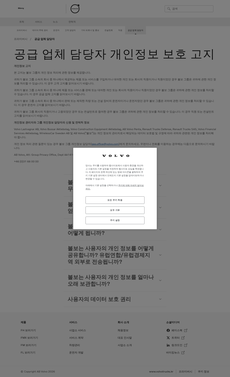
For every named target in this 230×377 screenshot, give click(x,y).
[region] (115, 188)
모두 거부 (115, 210)
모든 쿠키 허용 (114, 200)
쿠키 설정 (115, 220)
